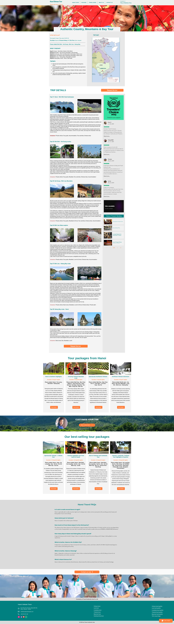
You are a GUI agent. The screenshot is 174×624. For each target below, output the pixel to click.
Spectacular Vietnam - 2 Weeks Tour (53, 456)
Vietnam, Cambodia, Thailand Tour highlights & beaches (120, 456)
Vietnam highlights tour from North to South (75, 456)
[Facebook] (21, 619)
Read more (57, 531)
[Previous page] (110, 248)
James (109, 181)
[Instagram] (19, 619)
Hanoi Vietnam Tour (56, 1)
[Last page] (120, 248)
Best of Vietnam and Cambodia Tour (98, 456)
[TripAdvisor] (26, 619)
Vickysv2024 (110, 140)
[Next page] (117, 248)
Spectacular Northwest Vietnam (98, 376)
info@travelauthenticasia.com (27, 613)
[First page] (107, 248)
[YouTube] (24, 619)
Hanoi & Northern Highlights (53, 376)
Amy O (109, 122)
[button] (112, 90)
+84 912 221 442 (24, 616)
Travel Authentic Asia (88, 601)
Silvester (110, 159)
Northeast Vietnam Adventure (120, 376)
